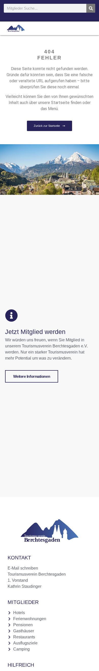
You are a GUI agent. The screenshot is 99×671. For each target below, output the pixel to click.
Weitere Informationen (31, 376)
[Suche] (90, 8)
